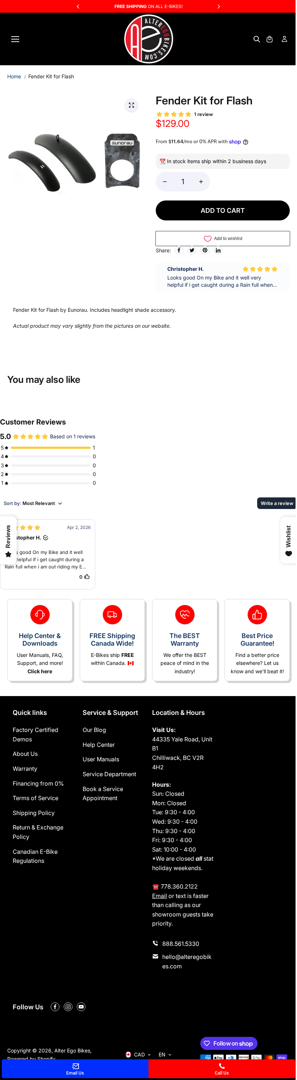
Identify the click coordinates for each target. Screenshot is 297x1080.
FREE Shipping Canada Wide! (112, 639)
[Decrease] (165, 181)
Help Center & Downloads (40, 639)
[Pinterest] (205, 250)
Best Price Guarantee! (257, 639)
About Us (25, 753)
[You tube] (81, 1006)
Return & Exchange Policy (38, 832)
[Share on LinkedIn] (218, 250)
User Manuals (101, 759)
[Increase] (201, 181)
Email (159, 895)
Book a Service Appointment (103, 793)
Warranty (25, 768)
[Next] (218, 6)
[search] (256, 39)
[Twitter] (192, 250)
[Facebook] (179, 250)
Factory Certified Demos (35, 734)
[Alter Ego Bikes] (148, 39)
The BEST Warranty (185, 639)
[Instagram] (68, 1006)
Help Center (99, 744)
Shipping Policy (34, 812)
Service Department (109, 774)
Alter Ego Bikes (72, 1050)
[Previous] (78, 6)
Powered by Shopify (31, 1059)
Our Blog (94, 729)
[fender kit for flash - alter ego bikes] (131, 105)
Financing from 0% (38, 783)
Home (14, 76)
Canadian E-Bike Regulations (35, 856)
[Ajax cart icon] (269, 39)
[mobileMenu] (15, 39)
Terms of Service (35, 798)
